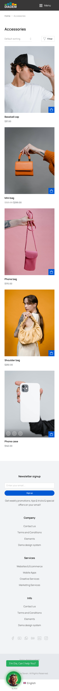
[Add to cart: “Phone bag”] (51, 272)
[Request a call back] (13, 678)
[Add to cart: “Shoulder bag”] (51, 353)
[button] (45, 5)
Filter (49, 38)
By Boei (14, 689)
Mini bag (9, 198)
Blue (8, 433)
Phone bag (11, 279)
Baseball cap (12, 116)
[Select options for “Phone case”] (51, 434)
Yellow (20, 433)
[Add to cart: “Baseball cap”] (51, 110)
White (14, 433)
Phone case (11, 441)
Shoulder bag (12, 360)
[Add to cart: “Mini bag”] (51, 191)
